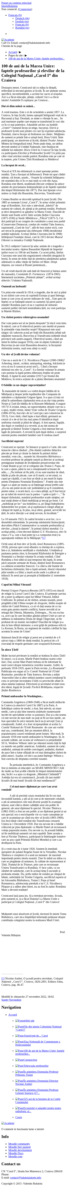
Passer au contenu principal (16, 2)
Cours (18, 1117)
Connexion (25, 9)
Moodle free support (19, 1146)
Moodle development (20, 1150)
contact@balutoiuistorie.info (25, 1177)
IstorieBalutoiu (9, 6)
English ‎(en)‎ (22, 21)
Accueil (12, 1014)
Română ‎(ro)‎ (22, 27)
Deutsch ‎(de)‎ (22, 18)
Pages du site (15, 55)
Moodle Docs (15, 1153)
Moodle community (19, 1143)
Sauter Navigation (11, 999)
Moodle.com (15, 1156)
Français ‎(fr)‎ (15, 15)
